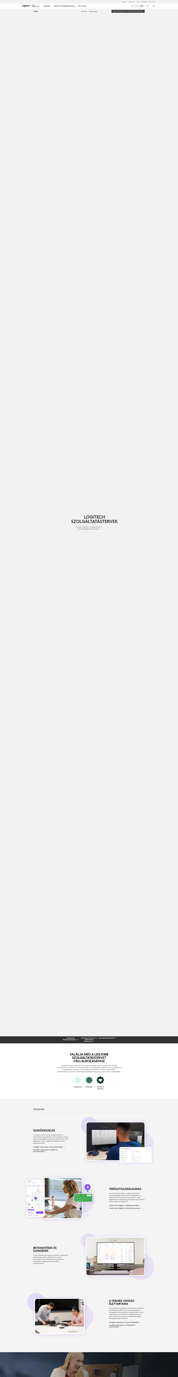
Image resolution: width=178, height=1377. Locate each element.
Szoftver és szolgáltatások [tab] (64, 6)
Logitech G (131, 1)
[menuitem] (84, 11)
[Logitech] (32, 6)
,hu (153, 1)
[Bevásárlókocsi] (153, 6)
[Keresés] (137, 6)
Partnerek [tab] (82, 6)
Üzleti (138, 1)
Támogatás (144, 1)
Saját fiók (147, 6)
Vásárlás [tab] (47, 6)
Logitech (124, 1)
